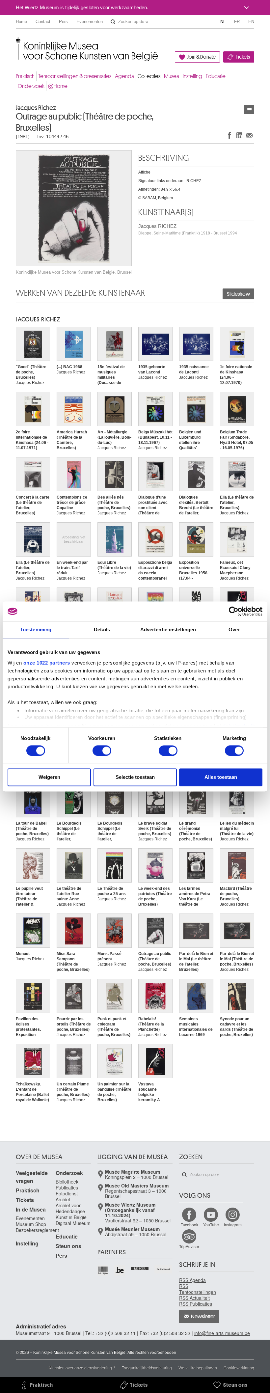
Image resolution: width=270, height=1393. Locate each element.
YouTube (211, 1224)
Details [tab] (102, 629)
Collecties (149, 76)
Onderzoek (31, 86)
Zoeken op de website (113, 21)
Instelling (192, 76)
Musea (171, 76)
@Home (58, 86)
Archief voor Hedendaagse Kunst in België (71, 1211)
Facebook (189, 1224)
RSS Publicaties (195, 1304)
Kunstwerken (249, 109)
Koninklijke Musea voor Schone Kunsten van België (17, 42)
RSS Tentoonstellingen (197, 1289)
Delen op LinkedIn (239, 135)
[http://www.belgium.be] (120, 1270)
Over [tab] (234, 629)
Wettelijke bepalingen (197, 1367)
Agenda (124, 76)
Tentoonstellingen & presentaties (74, 76)
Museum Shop (31, 1224)
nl (223, 21)
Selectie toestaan (135, 777)
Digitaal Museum (73, 1223)
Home (21, 21)
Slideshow (238, 294)
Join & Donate (201, 57)
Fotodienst (67, 1193)
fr (237, 21)
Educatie (216, 76)
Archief (63, 1199)
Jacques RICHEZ (187, 229)
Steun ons (68, 1246)
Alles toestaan (220, 777)
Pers (63, 21)
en (251, 21)
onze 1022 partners (46, 663)
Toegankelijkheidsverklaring (147, 1367)
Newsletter (203, 1316)
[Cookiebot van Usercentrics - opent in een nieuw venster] (233, 611)
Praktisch (25, 76)
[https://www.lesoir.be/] (140, 1267)
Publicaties (67, 1187)
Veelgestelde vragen (32, 1177)
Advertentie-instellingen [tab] (168, 629)
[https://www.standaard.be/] (163, 1269)
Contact (43, 21)
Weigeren (49, 777)
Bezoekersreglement (37, 1230)
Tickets (243, 57)
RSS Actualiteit (194, 1298)
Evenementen (89, 21)
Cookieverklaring (239, 1367)
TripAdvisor (189, 1246)
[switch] (102, 750)
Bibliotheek (67, 1182)
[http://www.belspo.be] (103, 1270)
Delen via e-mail (249, 135)
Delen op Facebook (229, 135)
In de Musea (31, 1209)
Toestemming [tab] (35, 629)
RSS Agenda (192, 1280)
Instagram (233, 1224)
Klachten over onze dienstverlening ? (82, 1367)
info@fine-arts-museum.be (222, 1333)
